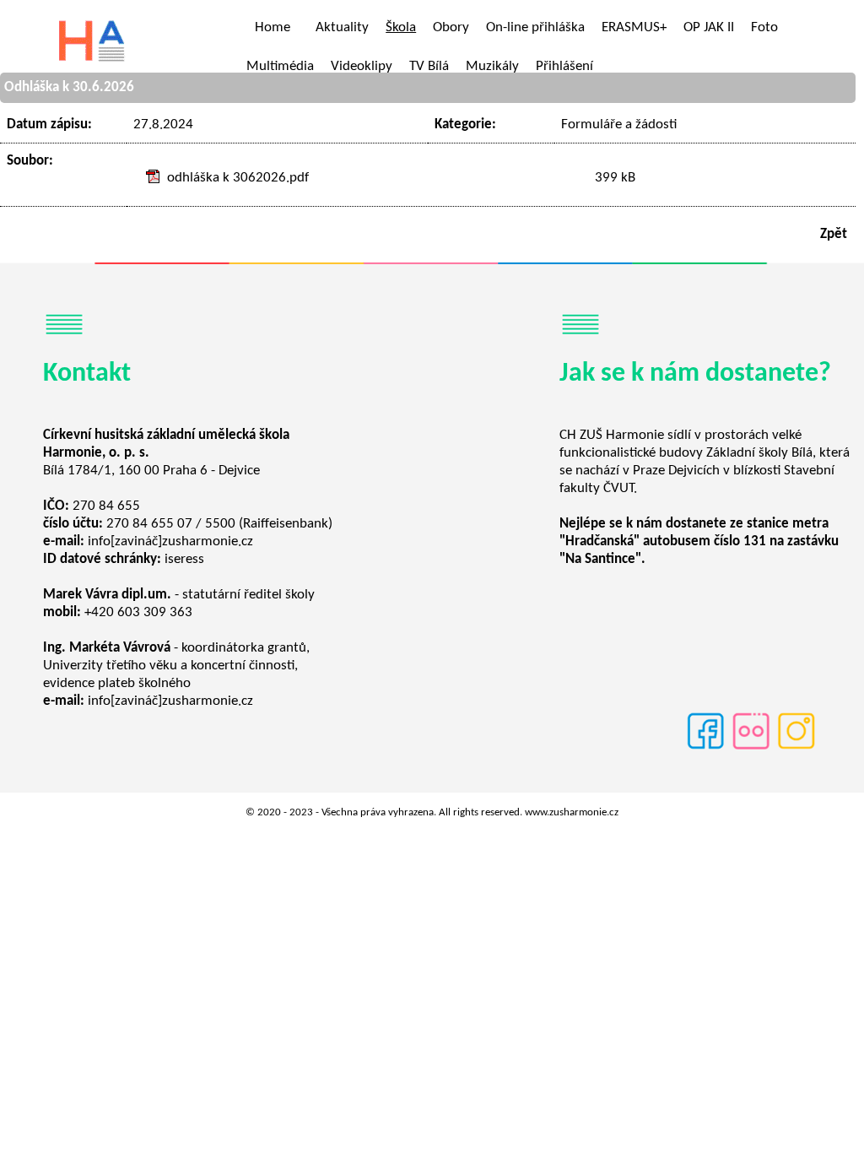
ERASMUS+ (634, 27)
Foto (764, 27)
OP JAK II (708, 27)
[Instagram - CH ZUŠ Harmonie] (796, 748)
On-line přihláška (535, 27)
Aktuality (342, 27)
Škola (401, 27)
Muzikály (492, 66)
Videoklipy (361, 66)
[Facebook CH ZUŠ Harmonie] (705, 748)
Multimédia (280, 66)
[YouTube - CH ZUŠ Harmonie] (751, 748)
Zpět (833, 234)
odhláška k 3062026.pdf (238, 178)
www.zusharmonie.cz (571, 812)
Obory (451, 27)
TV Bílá (429, 66)
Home (272, 27)
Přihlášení (564, 66)
